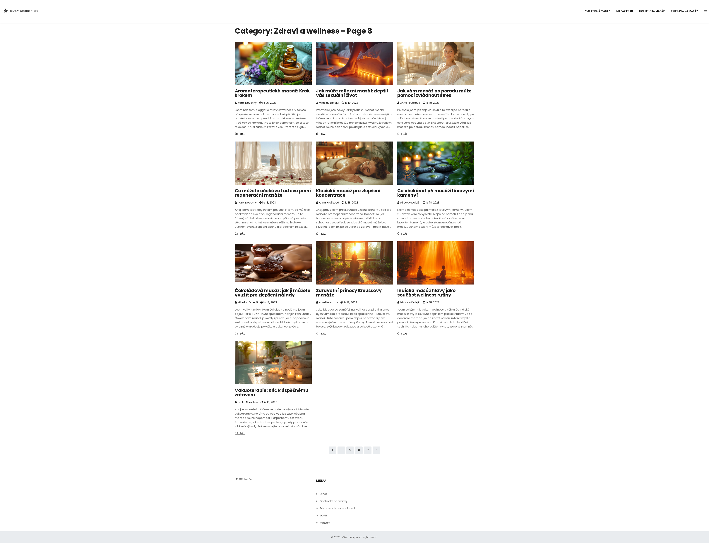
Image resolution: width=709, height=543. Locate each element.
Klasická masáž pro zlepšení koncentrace (348, 193)
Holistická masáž (652, 11)
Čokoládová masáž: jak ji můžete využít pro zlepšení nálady (272, 292)
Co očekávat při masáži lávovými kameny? (435, 193)
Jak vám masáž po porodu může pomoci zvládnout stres (434, 93)
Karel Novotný (247, 103)
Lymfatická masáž (597, 11)
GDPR (323, 515)
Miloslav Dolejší (328, 103)
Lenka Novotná (247, 402)
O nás (324, 494)
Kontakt (325, 523)
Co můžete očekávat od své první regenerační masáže (273, 193)
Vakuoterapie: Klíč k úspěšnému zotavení (271, 392)
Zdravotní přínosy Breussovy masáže (349, 292)
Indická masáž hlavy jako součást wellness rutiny (426, 292)
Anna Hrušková (409, 103)
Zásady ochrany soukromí (337, 508)
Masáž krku (624, 11)
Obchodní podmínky (333, 501)
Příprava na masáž (684, 11)
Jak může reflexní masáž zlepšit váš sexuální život (352, 93)
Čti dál (240, 134)
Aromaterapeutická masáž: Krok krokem (272, 93)
